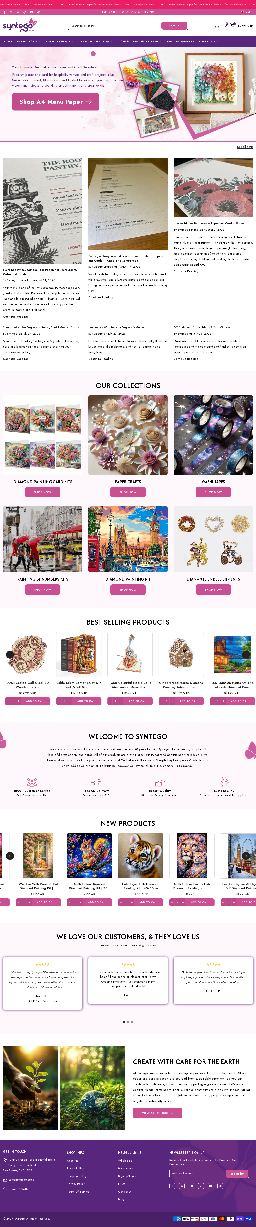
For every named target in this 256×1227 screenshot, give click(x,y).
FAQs (121, 1184)
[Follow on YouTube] (31, 12)
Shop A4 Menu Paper (51, 101)
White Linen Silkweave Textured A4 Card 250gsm (195, 886)
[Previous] (10, 655)
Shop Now (42, 492)
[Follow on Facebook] (4, 12)
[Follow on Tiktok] (38, 12)
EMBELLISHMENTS (58, 41)
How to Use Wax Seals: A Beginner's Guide (116, 327)
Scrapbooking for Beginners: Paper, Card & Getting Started (42, 327)
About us (72, 1161)
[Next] (246, 655)
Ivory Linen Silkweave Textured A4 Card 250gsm (144, 886)
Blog (121, 1199)
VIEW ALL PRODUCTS (157, 1113)
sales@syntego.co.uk (21, 1180)
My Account (125, 1168)
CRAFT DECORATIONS (94, 41)
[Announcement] (68, 4)
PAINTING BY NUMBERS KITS (42, 579)
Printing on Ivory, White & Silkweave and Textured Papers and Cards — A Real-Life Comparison (125, 258)
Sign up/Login (127, 1176)
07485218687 (18, 1189)
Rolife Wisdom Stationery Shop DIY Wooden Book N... (41, 886)
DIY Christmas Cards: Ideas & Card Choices (202, 327)
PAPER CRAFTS (27, 41)
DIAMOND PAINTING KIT (128, 579)
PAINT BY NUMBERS (180, 41)
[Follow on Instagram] (18, 12)
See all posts (245, 147)
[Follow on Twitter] (11, 12)
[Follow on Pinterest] (24, 12)
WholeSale (125, 1161)
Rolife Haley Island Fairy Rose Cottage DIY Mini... (92, 886)
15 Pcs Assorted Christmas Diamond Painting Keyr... (97, 684)
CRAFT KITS (207, 41)
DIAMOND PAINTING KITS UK (138, 41)
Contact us (125, 1192)
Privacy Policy (76, 1184)
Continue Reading (15, 317)
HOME (8, 41)
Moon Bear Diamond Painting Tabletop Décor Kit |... (200, 684)
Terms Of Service (78, 1192)
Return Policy (75, 1168)
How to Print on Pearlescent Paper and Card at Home (209, 223)
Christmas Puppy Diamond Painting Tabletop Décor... (148, 684)
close (253, 4)
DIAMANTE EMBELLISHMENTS (213, 579)
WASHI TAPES (213, 482)
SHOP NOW (127, 492)
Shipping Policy (77, 1176)
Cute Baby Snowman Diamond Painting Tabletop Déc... (46, 684)
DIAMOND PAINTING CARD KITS (42, 482)
